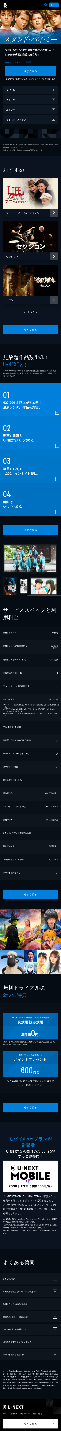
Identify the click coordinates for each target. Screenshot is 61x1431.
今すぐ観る (30, 71)
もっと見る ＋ (30, 312)
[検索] (45, 5)
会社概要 (14, 1413)
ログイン (54, 5)
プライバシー (25, 1413)
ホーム (5, 1413)
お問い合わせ (37, 1413)
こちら (53, 79)
